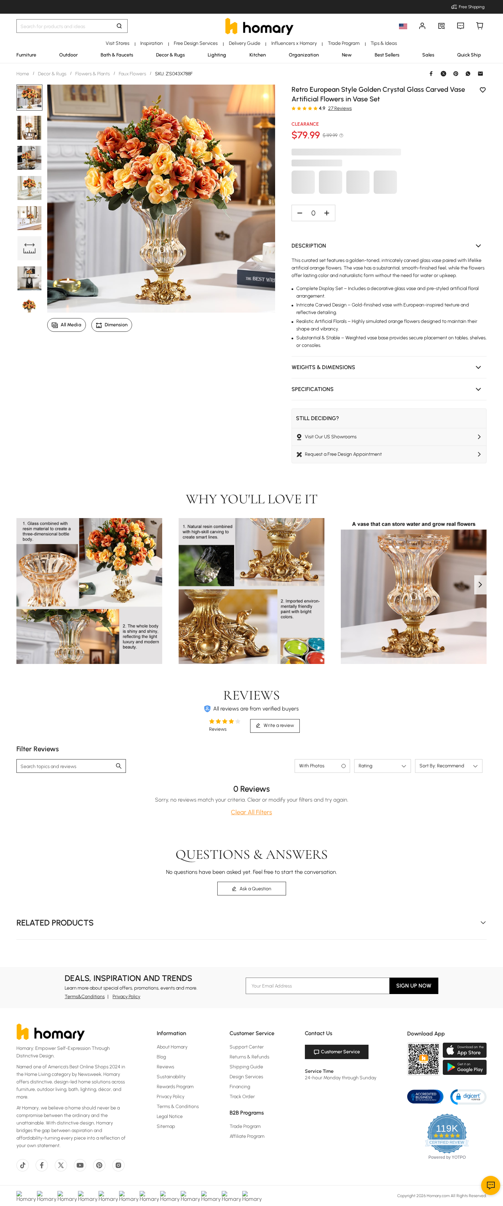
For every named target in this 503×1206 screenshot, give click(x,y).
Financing (240, 1087)
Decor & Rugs (52, 74)
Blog (161, 1057)
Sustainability (171, 1077)
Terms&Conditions (85, 997)
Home (23, 74)
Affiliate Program (247, 1136)
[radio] (294, 108)
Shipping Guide (246, 1067)
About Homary (172, 1047)
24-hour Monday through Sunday (340, 1078)
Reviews (165, 1067)
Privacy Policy (126, 997)
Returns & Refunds (249, 1057)
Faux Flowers (132, 74)
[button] (389, 246)
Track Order (242, 1097)
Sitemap (166, 1126)
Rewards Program (175, 1087)
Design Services (246, 1077)
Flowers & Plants (92, 74)
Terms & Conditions (178, 1106)
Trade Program (245, 1126)
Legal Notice (170, 1116)
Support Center (247, 1047)
